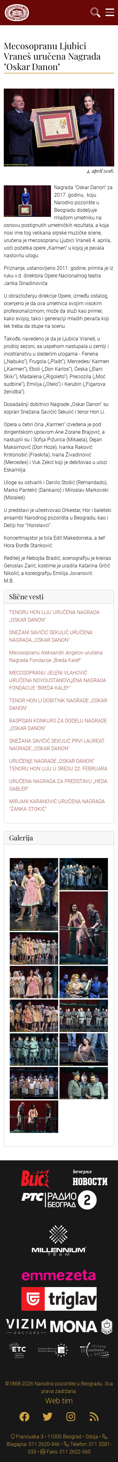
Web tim (59, 1400)
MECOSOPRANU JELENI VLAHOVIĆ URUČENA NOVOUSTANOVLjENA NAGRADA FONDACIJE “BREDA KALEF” (57, 680)
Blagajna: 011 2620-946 (33, 1444)
